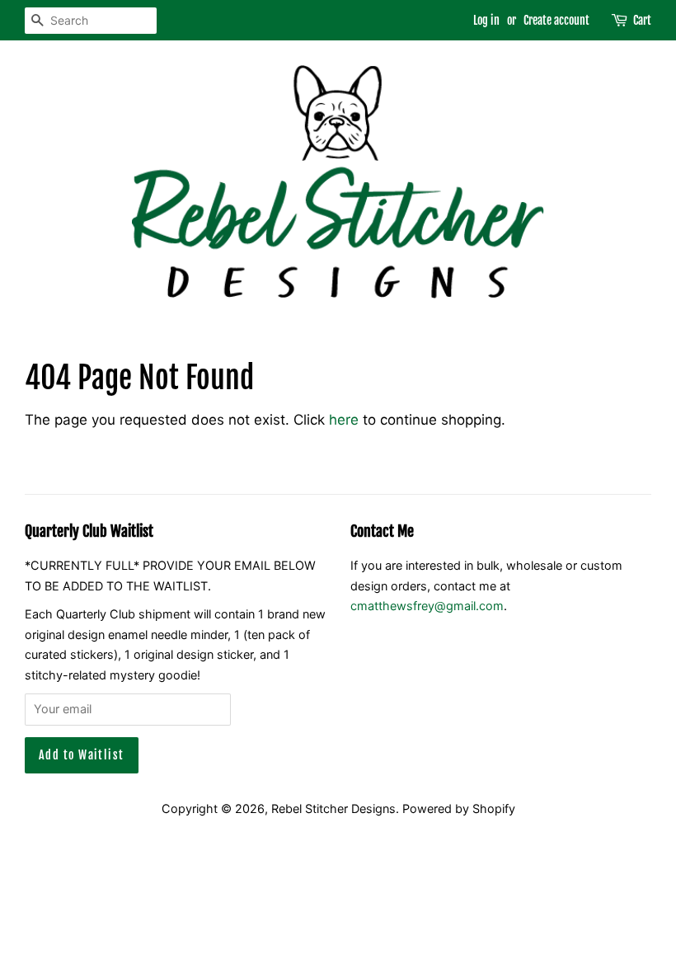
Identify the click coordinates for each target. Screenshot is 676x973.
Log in (486, 20)
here (344, 419)
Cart (642, 20)
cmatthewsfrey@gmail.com (427, 606)
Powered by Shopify (458, 808)
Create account (556, 20)
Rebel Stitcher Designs (333, 808)
